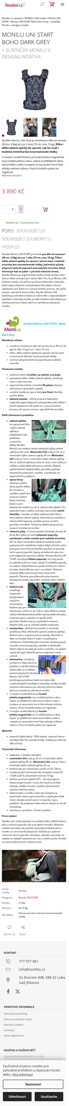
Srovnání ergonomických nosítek (24, 1056)
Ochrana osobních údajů (18, 1019)
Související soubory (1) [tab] (26, 238)
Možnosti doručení (12, 175)
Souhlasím (49, 1096)
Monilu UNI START (28, 897)
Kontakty (9, 1030)
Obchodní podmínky (15, 1013)
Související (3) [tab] (30, 230)
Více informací (22, 1074)
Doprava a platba (13, 1024)
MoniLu (22, 890)
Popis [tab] (8, 230)
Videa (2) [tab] (10, 246)
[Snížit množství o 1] (20, 209)
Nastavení (33, 1084)
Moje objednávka (14, 1035)
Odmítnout (17, 1096)
